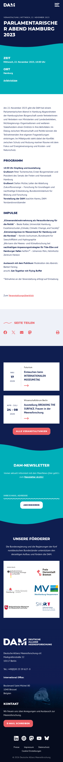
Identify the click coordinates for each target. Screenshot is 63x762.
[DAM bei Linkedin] (16, 738)
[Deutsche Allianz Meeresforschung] (9, 5)
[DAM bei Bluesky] (46, 738)
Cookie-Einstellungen (31, 751)
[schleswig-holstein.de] (46, 607)
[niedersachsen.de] (16, 607)
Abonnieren (31, 505)
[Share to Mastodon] (30, 332)
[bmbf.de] (16, 572)
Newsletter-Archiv (33, 476)
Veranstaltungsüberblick (21, 295)
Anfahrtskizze (10, 80)
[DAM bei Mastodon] (31, 738)
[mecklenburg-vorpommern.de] (46, 590)
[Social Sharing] (57, 332)
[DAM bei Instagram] (24, 738)
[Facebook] (5, 332)
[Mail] (21, 332)
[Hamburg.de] (16, 590)
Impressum (29, 747)
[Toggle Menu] (57, 5)
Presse (16, 747)
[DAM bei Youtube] (39, 738)
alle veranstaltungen (31, 431)
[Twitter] (13, 332)
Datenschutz (43, 747)
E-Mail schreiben (18, 723)
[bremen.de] (46, 572)
